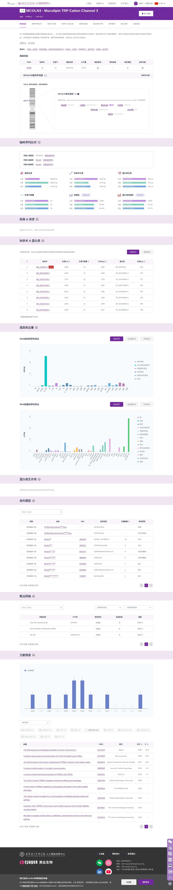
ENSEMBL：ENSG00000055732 (51, 49)
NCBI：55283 (32, 49)
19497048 (101, 798)
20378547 (101, 808)
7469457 (82, 576)
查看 (139, 623)
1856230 (82, 539)
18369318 (101, 788)
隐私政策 (26, 886)
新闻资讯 (112, 3)
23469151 (101, 774)
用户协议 (34, 886)
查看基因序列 (50, 155)
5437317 (82, 551)
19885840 (101, 768)
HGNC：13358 (71, 49)
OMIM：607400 (102, 49)
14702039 (101, 756)
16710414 (101, 750)
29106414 (101, 762)
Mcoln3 (38, 160)
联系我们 (131, 854)
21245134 (101, 817)
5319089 (82, 564)
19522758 (101, 780)
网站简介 (116, 854)
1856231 (82, 545)
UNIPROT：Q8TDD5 (86, 49)
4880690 (82, 558)
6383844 (82, 570)
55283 (29, 68)
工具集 (89, 3)
